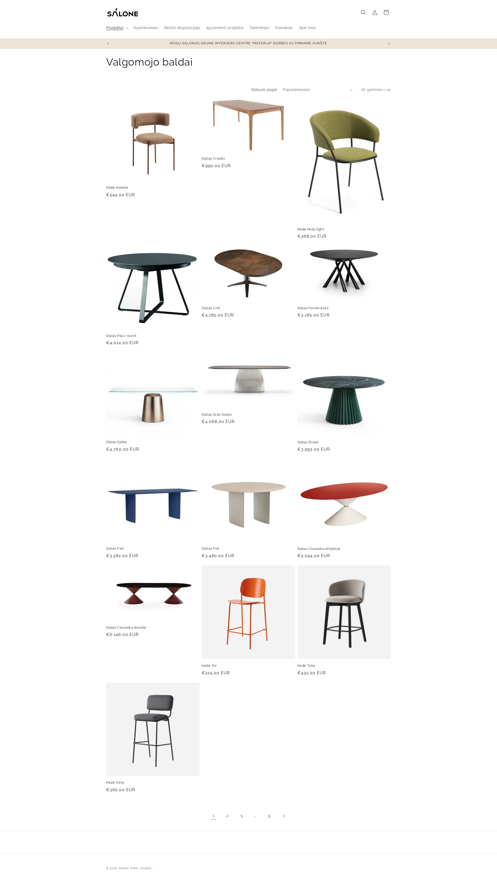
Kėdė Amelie (117, 187)
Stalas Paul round (121, 336)
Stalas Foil (115, 548)
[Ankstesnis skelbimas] (108, 43)
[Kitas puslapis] (283, 816)
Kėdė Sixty (115, 782)
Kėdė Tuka (306, 666)
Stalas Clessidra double (126, 627)
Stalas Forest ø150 (313, 308)
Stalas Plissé (308, 442)
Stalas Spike (116, 442)
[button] (116, 27)
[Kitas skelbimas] (389, 43)
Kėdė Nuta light (310, 229)
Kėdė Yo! (209, 666)
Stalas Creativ (213, 158)
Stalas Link (211, 308)
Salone (124, 868)
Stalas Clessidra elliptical (318, 549)
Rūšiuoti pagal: (264, 90)
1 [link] (214, 815)
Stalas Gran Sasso (217, 414)
